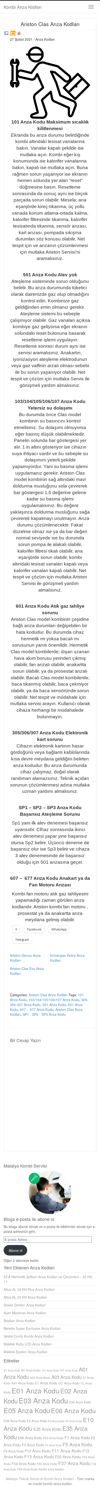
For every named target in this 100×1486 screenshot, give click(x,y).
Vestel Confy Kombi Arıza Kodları (29, 1336)
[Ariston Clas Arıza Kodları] (6, 32)
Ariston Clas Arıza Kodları (48, 994)
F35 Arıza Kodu (47, 1464)
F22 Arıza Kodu (68, 1456)
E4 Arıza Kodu (74, 1421)
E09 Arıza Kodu (15, 1421)
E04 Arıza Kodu (80, 1402)
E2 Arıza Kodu (37, 1421)
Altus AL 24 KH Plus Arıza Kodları (29, 1289)
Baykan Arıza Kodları (19, 1320)
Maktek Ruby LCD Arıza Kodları (28, 1344)
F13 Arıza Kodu (39, 1456)
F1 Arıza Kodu (77, 1437)
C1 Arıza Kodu (46, 1382)
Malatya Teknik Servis (22, 1478)
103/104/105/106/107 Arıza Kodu (54, 999)
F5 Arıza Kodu (77, 1444)
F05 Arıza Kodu (53, 1438)
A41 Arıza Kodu (23, 1383)
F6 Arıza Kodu (14, 1451)
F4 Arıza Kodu (53, 1445)
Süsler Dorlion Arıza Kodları (25, 1305)
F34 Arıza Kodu (24, 1463)
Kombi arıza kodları (51, 1469)
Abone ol (15, 1250)
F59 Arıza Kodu (27, 1469)
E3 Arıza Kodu (56, 1421)
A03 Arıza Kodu (66, 1377)
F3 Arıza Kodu (33, 1444)
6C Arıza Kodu (31, 1370)
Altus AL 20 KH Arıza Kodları (25, 1297)
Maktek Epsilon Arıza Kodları (25, 1351)
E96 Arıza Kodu (30, 1437)
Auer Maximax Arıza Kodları (25, 1312)
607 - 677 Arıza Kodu (36, 1009)
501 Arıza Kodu (54, 1004)
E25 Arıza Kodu (47, 1429)
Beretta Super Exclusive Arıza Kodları (32, 1328)
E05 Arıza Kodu (27, 1410)
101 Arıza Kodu (50, 1370)
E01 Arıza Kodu (35, 1390)
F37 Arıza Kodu (74, 1463)
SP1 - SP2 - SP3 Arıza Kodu (44, 1014)
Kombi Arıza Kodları (23, 7)
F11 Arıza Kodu (67, 1451)
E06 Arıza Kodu (73, 1410)
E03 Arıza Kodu (43, 1400)
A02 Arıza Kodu (40, 1377)
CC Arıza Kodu (69, 1383)
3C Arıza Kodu (12, 1370)
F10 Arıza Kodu (38, 1450)
